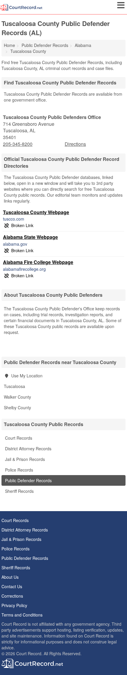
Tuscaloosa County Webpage (36, 212)
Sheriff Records (19, 491)
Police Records (18, 470)
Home (9, 45)
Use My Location (26, 376)
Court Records (18, 438)
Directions (75, 144)
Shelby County (17, 407)
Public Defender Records (28, 480)
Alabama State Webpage (30, 237)
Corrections (12, 596)
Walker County (17, 397)
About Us (10, 577)
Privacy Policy (14, 605)
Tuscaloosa (14, 386)
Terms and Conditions (22, 615)
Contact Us (11, 586)
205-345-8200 (17, 144)
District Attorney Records (27, 448)
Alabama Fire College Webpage (38, 262)
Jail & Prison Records (24, 459)
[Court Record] (21, 7)
